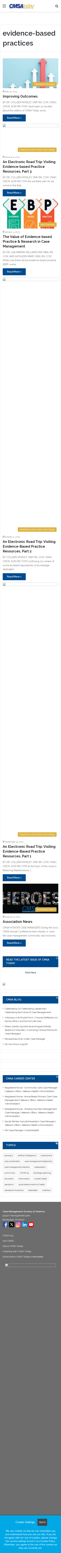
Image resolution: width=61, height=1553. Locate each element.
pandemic (9, 1184)
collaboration (40, 1167)
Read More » (14, 117)
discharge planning (42, 1173)
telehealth (33, 1190)
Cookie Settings (25, 1522)
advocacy (9, 1155)
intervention (23, 1178)
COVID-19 (24, 1173)
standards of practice (14, 1190)
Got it (42, 1522)
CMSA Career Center (20, 1078)
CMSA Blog (13, 999)
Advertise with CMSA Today (17, 1251)
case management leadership (38, 1161)
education (9, 1178)
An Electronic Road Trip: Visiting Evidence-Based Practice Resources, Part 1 (29, 851)
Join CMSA (8, 1240)
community (10, 1173)
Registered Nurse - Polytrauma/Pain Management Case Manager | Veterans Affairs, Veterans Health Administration (31, 1112)
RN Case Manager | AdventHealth (22, 1130)
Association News (17, 922)
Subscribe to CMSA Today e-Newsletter (23, 1256)
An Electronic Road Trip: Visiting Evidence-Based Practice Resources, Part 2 (29, 546)
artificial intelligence (27, 1155)
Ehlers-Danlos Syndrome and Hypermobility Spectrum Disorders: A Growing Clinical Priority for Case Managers (31, 1030)
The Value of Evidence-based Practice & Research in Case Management (27, 241)
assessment (46, 1155)
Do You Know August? (17, 1044)
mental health (40, 1178)
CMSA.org (8, 1235)
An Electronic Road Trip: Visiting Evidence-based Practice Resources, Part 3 (29, 166)
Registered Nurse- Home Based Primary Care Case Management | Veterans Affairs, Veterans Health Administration (31, 1100)
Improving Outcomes (20, 96)
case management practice (17, 1167)
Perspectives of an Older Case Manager (25, 1038)
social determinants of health (31, 1184)
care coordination (12, 1161)
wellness (46, 1190)
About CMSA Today (13, 1246)
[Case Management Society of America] (22, 5)
